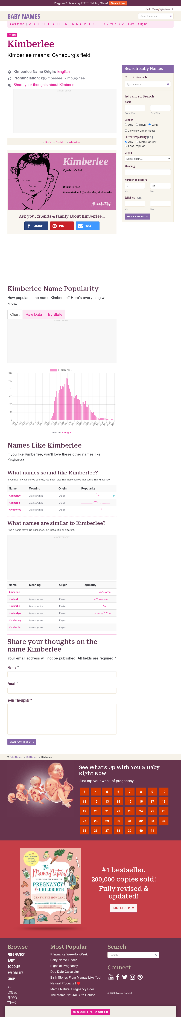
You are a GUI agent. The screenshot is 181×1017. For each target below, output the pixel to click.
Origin (128, 153)
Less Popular (136, 146)
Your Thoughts (19, 700)
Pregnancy (16, 954)
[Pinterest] (140, 978)
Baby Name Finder (63, 960)
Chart (15, 314)
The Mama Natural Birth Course (72, 995)
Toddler (13, 966)
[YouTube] (110, 978)
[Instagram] (132, 978)
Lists (131, 24)
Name (11, 667)
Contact (13, 992)
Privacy (12, 997)
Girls (155, 125)
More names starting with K (89, 1011)
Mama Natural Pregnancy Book (72, 989)
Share (48, 141)
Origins (142, 24)
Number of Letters (136, 180)
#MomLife (15, 972)
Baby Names (23, 16)
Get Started (17, 24)
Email (11, 683)
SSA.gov (66, 432)
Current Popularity (139, 137)
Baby (11, 960)
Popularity (60, 141)
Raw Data (34, 314)
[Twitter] (124, 978)
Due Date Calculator (64, 971)
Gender (129, 120)
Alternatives (74, 141)
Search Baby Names (137, 216)
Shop (11, 978)
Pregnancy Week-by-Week (69, 954)
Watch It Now (118, 3)
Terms (11, 1002)
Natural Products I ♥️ (65, 983)
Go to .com (158, 9)
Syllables (133, 198)
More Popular (147, 142)
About (11, 986)
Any (130, 125)
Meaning (130, 166)
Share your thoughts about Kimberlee (45, 84)
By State (55, 314)
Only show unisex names (141, 130)
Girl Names (31, 756)
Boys (142, 125)
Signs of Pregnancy (64, 965)
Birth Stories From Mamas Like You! (75, 977)
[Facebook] (117, 978)
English (63, 71)
